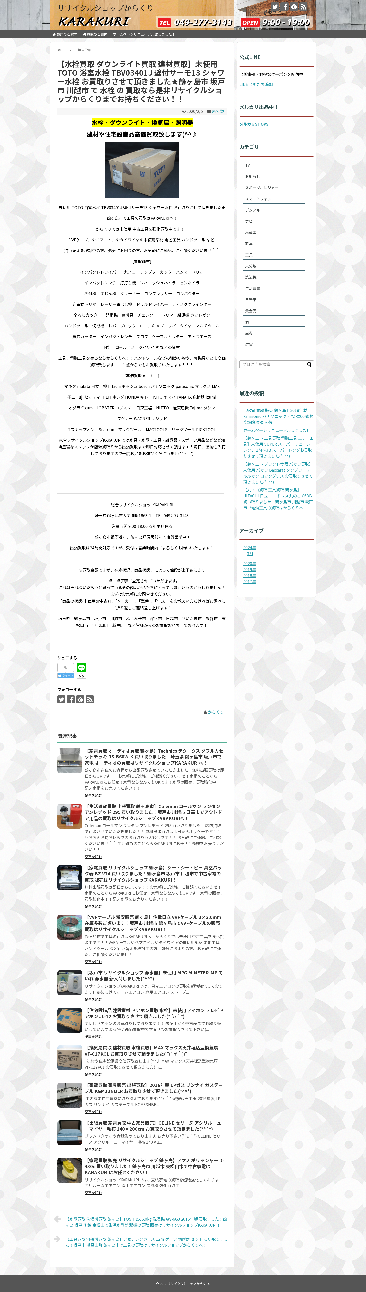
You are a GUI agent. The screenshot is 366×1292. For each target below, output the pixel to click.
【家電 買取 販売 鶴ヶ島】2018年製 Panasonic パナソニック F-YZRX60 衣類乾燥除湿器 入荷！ (278, 416)
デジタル (252, 210)
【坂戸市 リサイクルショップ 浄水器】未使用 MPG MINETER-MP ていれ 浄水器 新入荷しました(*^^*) (154, 975)
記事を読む (93, 795)
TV (247, 165)
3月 (250, 553)
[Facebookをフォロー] (284, 6)
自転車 (250, 299)
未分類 (218, 111)
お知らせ (252, 176)
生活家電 (252, 288)
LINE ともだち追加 (256, 84)
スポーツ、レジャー (261, 187)
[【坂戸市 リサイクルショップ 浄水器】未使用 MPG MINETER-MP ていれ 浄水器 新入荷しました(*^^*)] (69, 982)
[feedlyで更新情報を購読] (294, 6)
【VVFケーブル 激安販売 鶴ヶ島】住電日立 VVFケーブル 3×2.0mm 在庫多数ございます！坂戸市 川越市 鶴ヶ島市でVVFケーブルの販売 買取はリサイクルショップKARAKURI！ (153, 923)
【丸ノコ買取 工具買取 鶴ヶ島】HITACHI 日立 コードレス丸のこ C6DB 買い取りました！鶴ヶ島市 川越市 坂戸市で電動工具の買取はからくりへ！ (278, 499)
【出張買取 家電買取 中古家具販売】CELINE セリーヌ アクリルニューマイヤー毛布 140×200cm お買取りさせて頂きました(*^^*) (153, 1125)
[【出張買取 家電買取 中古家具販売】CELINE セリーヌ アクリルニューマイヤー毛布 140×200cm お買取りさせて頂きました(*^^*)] (69, 1132)
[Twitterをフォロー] (275, 6)
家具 (249, 243)
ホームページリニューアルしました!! (276, 430)
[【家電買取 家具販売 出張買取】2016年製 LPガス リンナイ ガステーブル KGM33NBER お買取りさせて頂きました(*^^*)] (69, 1095)
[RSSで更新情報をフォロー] (303, 6)
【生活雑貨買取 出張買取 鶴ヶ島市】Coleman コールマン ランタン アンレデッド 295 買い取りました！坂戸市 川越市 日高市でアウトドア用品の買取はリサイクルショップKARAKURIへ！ (153, 812)
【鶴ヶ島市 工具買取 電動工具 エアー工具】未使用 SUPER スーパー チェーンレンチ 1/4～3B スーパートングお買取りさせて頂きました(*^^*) (278, 447)
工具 (249, 254)
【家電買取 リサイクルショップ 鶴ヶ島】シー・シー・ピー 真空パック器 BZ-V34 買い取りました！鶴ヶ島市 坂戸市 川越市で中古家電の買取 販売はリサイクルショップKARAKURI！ (153, 873)
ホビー (250, 221)
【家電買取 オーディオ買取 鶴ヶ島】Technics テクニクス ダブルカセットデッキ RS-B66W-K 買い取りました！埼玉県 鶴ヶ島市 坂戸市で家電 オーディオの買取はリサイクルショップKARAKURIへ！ (154, 756)
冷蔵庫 (250, 232)
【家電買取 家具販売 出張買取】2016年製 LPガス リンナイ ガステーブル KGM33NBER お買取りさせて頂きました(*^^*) (154, 1088)
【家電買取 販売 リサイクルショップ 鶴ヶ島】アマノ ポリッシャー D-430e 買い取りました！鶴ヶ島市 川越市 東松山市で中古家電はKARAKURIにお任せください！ (154, 1166)
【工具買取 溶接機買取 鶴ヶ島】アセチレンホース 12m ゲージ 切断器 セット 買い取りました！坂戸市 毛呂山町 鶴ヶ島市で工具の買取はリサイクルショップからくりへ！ (146, 1242)
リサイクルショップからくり (105, 7)
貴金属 (250, 310)
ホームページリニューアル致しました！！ (146, 34)
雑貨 (249, 344)
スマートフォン (258, 198)
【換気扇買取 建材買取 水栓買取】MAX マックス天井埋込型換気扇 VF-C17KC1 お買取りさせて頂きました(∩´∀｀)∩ (151, 1050)
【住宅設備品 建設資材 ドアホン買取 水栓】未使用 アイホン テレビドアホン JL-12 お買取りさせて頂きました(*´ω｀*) (154, 1013)
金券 (249, 333)
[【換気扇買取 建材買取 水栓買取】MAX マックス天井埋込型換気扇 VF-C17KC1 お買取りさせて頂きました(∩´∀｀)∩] (69, 1057)
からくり (216, 712)
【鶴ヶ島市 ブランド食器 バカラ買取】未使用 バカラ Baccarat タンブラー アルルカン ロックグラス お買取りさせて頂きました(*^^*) (278, 473)
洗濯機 (250, 277)
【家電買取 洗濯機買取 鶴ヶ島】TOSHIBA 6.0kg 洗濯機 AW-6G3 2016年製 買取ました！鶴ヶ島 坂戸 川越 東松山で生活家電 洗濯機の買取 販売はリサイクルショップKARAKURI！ (146, 1222)
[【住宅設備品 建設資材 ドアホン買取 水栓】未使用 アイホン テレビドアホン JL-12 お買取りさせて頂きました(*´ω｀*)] (69, 1020)
